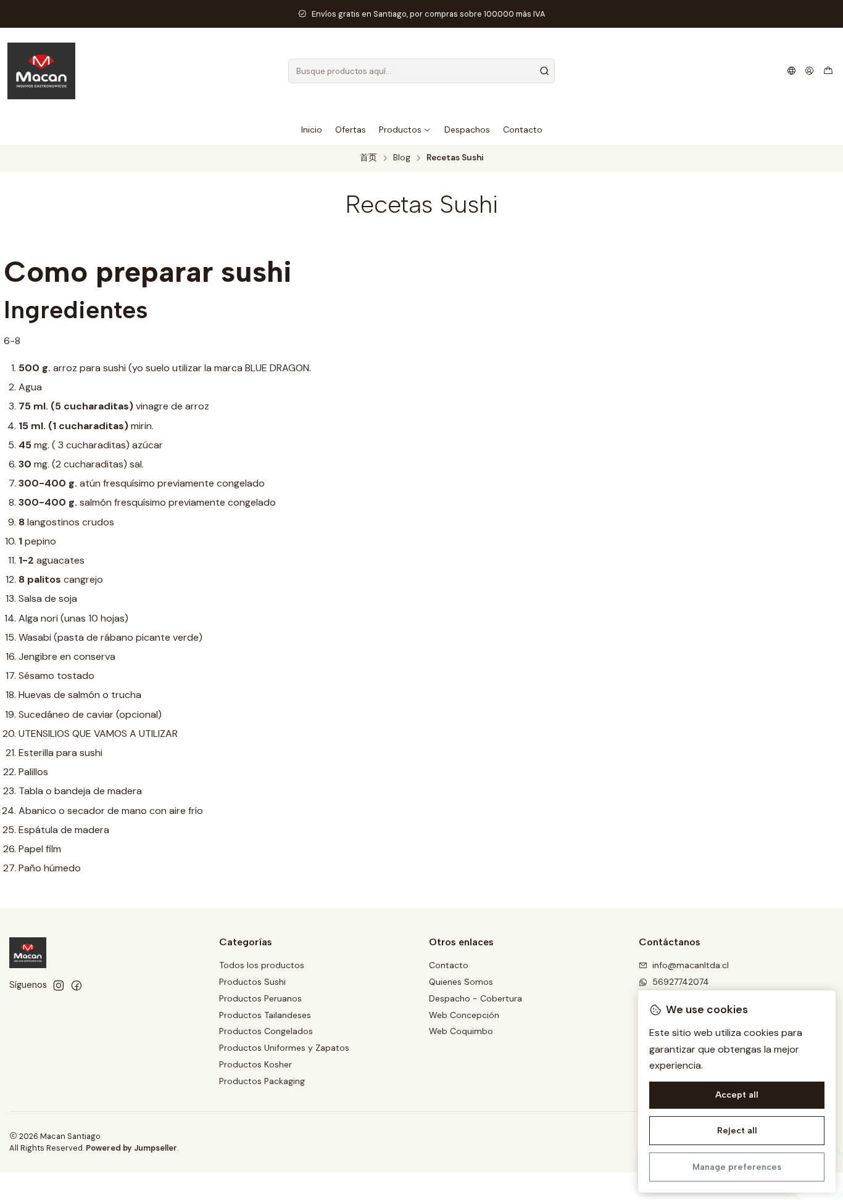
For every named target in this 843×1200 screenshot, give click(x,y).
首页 (368, 158)
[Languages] (791, 71)
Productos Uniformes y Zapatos (284, 1047)
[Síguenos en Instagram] (58, 985)
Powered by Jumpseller (131, 1148)
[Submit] (544, 71)
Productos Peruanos (260, 998)
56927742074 (680, 981)
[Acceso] (809, 71)
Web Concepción (464, 1015)
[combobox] (421, 71)
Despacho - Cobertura (475, 998)
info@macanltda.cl (690, 965)
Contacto (448, 965)
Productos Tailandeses (265, 1015)
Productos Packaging (262, 1081)
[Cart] (828, 71)
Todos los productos (261, 965)
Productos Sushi (252, 981)
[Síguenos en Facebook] (76, 985)
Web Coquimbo (461, 1031)
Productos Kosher (255, 1064)
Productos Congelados (266, 1031)
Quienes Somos (461, 981)
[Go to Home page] (41, 71)
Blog (401, 158)
